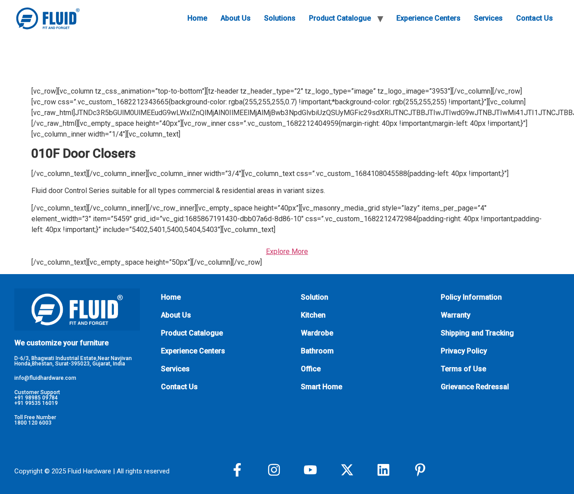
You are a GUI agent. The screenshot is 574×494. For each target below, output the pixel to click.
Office (311, 369)
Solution (314, 297)
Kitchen (313, 315)
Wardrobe (317, 333)
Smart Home (321, 386)
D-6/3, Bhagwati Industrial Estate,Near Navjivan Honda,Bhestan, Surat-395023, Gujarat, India (73, 361)
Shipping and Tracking (477, 333)
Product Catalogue (340, 18)
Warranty (455, 315)
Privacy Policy (464, 351)
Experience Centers (428, 18)
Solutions (280, 18)
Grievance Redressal (475, 386)
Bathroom (317, 351)
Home (197, 18)
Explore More (287, 251)
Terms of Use (463, 369)
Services (488, 18)
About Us (236, 18)
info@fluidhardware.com (45, 378)
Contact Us (534, 18)
